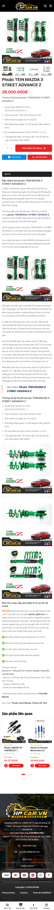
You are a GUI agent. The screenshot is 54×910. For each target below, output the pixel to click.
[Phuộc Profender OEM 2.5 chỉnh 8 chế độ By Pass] (14, 731)
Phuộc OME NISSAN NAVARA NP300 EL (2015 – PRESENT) (39, 749)
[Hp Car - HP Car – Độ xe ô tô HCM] (27, 5)
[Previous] (6, 39)
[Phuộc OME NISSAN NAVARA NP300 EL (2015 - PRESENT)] (40, 731)
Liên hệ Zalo (16, 157)
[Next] (47, 39)
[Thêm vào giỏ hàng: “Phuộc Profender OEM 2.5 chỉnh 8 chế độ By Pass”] (6, 766)
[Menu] (3, 6)
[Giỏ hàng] (50, 6)
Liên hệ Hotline (41, 157)
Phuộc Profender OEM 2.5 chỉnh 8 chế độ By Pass (13, 749)
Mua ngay (16, 765)
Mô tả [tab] (7, 174)
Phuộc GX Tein (39, 703)
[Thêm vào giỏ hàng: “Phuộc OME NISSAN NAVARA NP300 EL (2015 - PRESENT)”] (32, 766)
